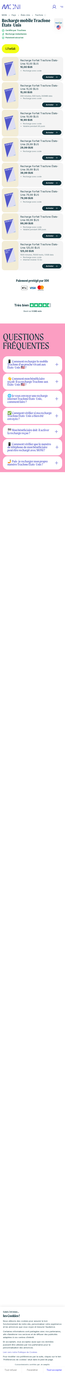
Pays (14, 15)
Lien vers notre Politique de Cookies (20, 1352)
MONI (4, 15)
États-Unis (25, 15)
